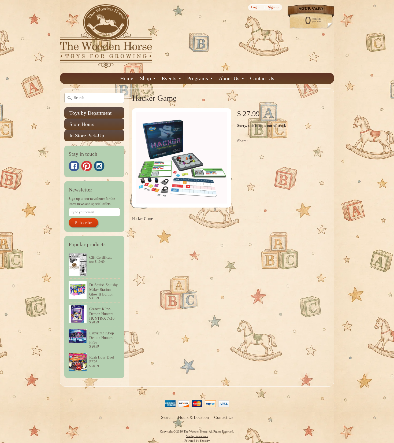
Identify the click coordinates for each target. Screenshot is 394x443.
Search (167, 417)
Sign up (273, 7)
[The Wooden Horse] (106, 65)
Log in (256, 7)
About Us (229, 78)
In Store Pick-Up (86, 135)
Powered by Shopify (197, 440)
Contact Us (262, 78)
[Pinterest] (86, 166)
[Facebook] (74, 166)
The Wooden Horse (195, 431)
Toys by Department (90, 113)
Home (126, 78)
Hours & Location (193, 417)
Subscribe (83, 222)
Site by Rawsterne (197, 436)
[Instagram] (99, 166)
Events (169, 78)
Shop (145, 78)
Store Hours (81, 124)
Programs (197, 78)
